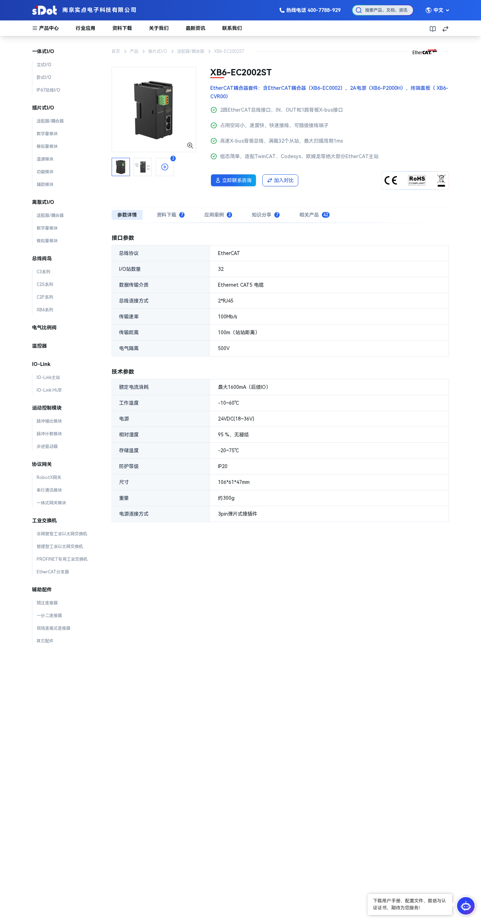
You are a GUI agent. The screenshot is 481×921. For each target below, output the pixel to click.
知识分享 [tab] (265, 215)
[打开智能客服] (465, 905)
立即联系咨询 (237, 180)
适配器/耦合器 (190, 51)
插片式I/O (157, 51)
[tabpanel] (280, 378)
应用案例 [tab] (217, 215)
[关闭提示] (368, 894)
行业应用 (85, 28)
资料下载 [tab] (170, 215)
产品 (134, 51)
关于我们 (159, 28)
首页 (116, 51)
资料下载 (122, 28)
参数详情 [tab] (127, 215)
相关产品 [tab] (313, 215)
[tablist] (280, 215)
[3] (154, 109)
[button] (410, 904)
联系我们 (232, 28)
